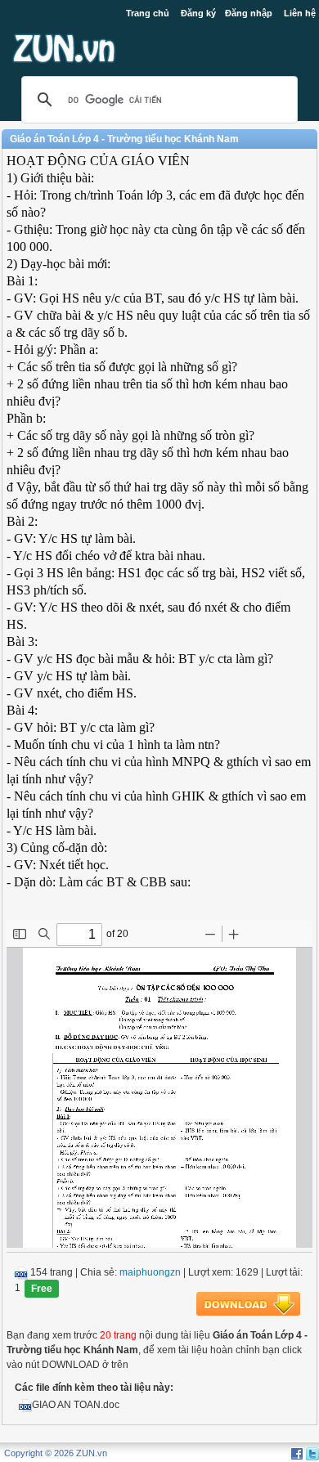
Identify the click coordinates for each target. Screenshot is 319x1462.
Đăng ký (198, 13)
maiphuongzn (150, 1272)
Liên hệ (300, 13)
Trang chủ (147, 13)
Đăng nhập (248, 13)
